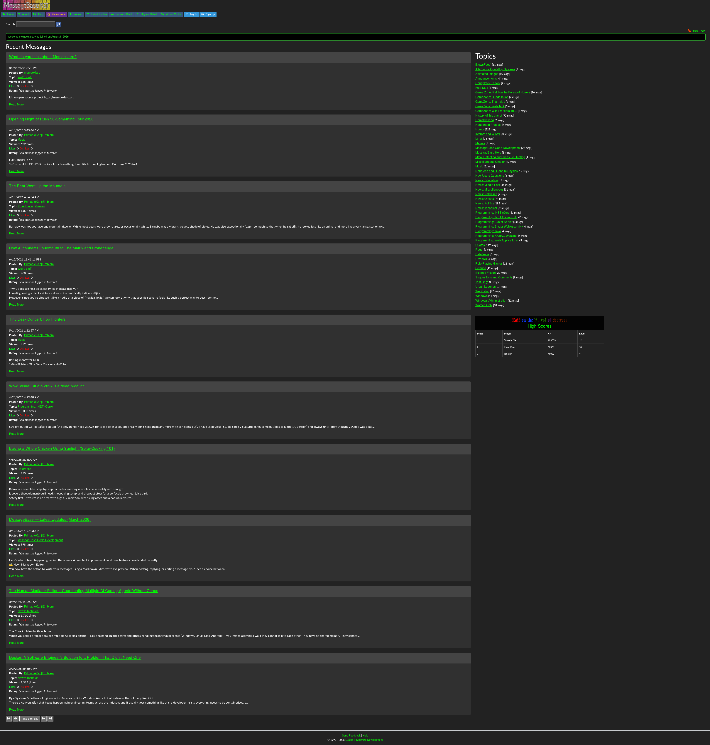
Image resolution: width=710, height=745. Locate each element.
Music (21, 139)
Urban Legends (485, 286)
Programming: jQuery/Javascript (496, 235)
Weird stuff (25, 77)
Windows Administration (491, 300)
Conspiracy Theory (487, 83)
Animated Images (486, 74)
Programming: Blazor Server (494, 222)
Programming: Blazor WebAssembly (499, 226)
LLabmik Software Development (364, 739)
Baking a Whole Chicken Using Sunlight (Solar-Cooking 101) (62, 448)
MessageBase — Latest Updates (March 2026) (50, 519)
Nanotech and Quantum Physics (496, 171)
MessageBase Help (488, 152)
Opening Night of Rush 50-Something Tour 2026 (51, 119)
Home (10, 14)
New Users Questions (489, 175)
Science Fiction (485, 272)
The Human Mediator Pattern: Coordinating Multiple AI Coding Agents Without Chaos (83, 590)
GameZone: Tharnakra (490, 101)
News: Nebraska (486, 194)
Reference (24, 469)
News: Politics (484, 203)
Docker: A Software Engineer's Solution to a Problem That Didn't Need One (75, 657)
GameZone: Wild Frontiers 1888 (496, 111)
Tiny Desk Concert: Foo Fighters (37, 319)
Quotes (480, 245)
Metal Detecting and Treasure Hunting (500, 157)
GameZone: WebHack (490, 106)
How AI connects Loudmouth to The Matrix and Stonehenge (61, 247)
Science (480, 268)
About (25, 14)
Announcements (486, 78)
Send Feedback (351, 735)
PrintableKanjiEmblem (39, 135)
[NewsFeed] (483, 64)
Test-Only (481, 282)
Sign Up (210, 14)
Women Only (483, 305)
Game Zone (58, 14)
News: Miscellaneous (489, 189)
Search (11, 24)
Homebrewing (484, 120)
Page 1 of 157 (30, 718)
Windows (481, 296)
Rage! (479, 249)
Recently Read (123, 14)
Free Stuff (481, 87)
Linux (479, 138)
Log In (193, 14)
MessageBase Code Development (40, 540)
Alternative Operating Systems (495, 69)
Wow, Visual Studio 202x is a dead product (46, 386)
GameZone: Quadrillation (491, 97)
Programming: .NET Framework (496, 217)
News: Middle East (487, 185)
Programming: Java (488, 231)
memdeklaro (32, 72)
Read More (16, 104)
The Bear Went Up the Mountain (37, 185)
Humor (479, 129)
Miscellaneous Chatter (490, 161)
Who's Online (173, 14)
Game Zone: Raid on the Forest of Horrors (502, 92)
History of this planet (488, 115)
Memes (480, 143)
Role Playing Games (31, 206)
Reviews (481, 259)
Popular (77, 14)
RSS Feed (698, 31)
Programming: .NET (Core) (35, 406)
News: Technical (28, 611)
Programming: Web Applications (496, 240)
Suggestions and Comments (494, 277)
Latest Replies (99, 14)
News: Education (486, 180)
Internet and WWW (487, 134)
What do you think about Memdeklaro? (43, 56)
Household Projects (488, 124)
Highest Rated (148, 14)
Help (40, 14)
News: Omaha (484, 198)
